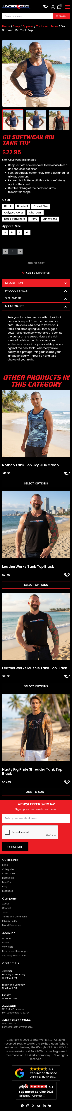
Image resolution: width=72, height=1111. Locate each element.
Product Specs (16, 291)
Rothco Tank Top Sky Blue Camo (30, 465)
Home (6, 26)
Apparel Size (11, 226)
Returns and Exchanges (15, 951)
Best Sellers (8, 878)
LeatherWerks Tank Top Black (28, 567)
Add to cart (36, 263)
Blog (4, 887)
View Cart (7, 947)
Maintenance (14, 306)
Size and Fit (13, 298)
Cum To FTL (8, 874)
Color (6, 199)
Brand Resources (11, 925)
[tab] (36, 283)
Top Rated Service (43, 1073)
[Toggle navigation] (67, 7)
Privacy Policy (9, 921)
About (5, 904)
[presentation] (6, 120)
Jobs (5, 913)
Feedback (7, 891)
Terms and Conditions (14, 917)
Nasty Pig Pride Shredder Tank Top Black (32, 772)
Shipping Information (14, 956)
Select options (36, 483)
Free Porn (7, 882)
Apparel (28, 26)
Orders (5, 943)
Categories (8, 869)
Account (6, 938)
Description (14, 283)
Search (63, 16)
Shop (16, 26)
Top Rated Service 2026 (36, 1092)
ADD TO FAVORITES (38, 273)
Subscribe (15, 847)
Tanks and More (47, 26)
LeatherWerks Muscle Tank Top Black (34, 668)
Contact (6, 908)
